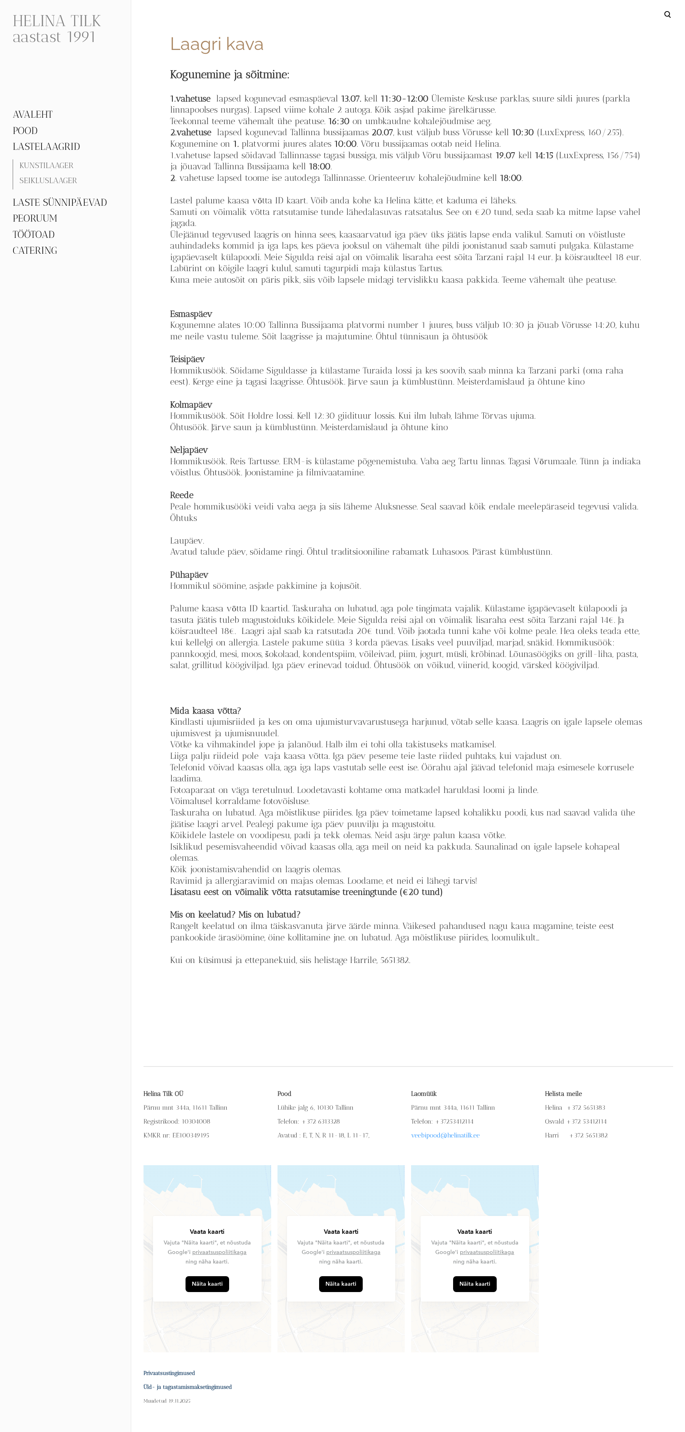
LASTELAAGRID (46, 146)
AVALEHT (33, 114)
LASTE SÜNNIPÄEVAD (60, 202)
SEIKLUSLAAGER (48, 180)
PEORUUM (35, 218)
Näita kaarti (207, 1284)
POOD (25, 130)
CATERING (35, 250)
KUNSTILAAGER (46, 165)
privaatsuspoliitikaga (219, 1252)
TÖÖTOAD (34, 234)
